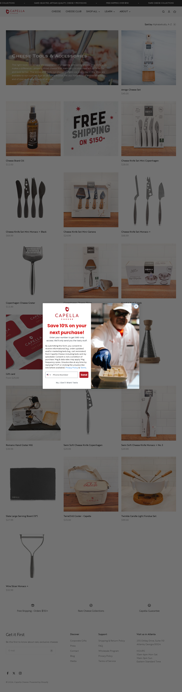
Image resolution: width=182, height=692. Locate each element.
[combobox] (48, 375)
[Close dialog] (136, 306)
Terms (83, 368)
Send (84, 375)
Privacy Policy (71, 368)
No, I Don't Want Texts (67, 382)
